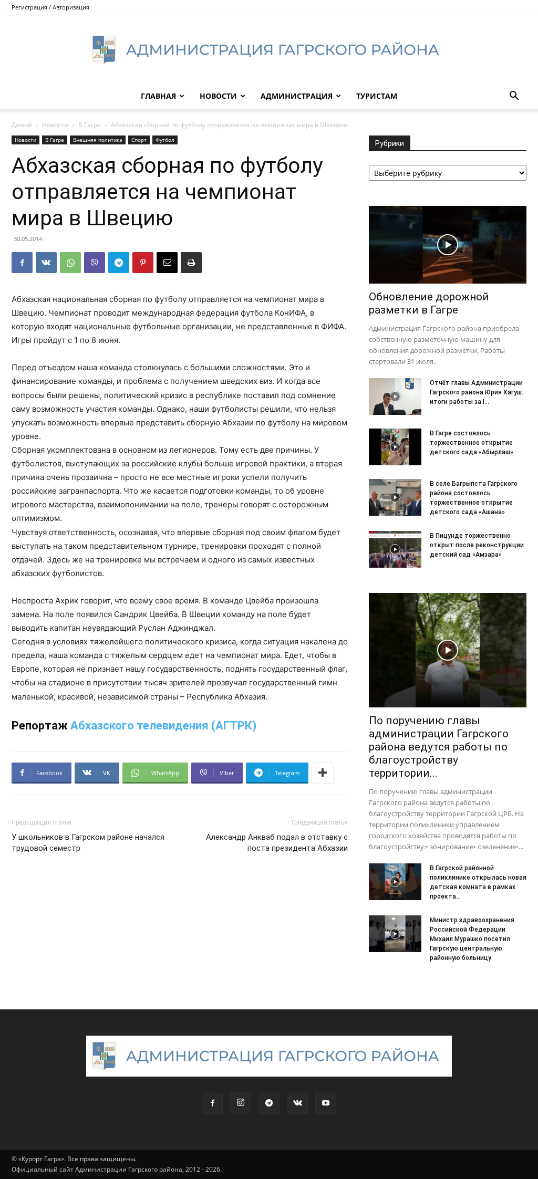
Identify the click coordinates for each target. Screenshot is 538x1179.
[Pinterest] (142, 262)
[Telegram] (118, 262)
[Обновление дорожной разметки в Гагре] (447, 245)
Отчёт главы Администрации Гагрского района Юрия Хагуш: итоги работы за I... (476, 392)
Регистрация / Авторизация (50, 7)
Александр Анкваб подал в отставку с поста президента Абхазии (277, 842)
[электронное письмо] (167, 262)
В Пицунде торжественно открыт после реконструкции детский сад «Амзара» (477, 545)
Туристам (376, 96)
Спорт (139, 139)
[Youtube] (325, 1103)
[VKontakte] (297, 1103)
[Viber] (94, 262)
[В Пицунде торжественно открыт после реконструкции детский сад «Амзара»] (395, 549)
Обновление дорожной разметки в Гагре (429, 303)
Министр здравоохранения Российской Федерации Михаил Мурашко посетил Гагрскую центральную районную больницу (472, 939)
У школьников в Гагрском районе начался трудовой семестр (88, 842)
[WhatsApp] (70, 262)
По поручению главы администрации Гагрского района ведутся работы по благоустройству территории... (439, 746)
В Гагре (89, 124)
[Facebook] (22, 262)
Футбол (165, 139)
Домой (22, 124)
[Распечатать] (191, 262)
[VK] (46, 262)
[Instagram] (240, 1102)
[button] (513, 97)
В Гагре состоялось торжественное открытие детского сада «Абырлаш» (471, 443)
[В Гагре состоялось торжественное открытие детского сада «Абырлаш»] (395, 447)
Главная (158, 96)
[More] (323, 773)
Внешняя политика (97, 139)
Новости (218, 96)
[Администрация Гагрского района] (269, 49)
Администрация (297, 96)
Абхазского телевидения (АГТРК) (163, 725)
